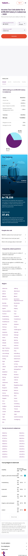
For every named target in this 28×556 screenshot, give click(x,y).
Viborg (3, 419)
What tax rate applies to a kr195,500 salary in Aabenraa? (12, 263)
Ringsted (4, 388)
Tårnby (4, 409)
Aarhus (4, 291)
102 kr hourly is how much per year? (10, 238)
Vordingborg (17, 419)
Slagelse (4, 398)
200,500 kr (4, 446)
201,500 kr (4, 449)
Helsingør (16, 335)
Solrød (15, 398)
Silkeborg (16, 393)
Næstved (16, 377)
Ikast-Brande (5, 350)
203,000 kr (21, 451)
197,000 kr (21, 435)
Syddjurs (4, 406)
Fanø (15, 311)
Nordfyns (16, 374)
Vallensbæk (17, 411)
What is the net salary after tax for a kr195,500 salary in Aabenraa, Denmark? (12, 258)
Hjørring (16, 340)
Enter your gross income (8, 22)
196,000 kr (21, 433)
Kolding (4, 358)
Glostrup (4, 327)
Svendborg (16, 403)
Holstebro (16, 343)
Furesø (15, 321)
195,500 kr (4, 433)
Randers (16, 382)
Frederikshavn (17, 319)
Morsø (15, 372)
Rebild (3, 385)
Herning (16, 337)
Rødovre (16, 390)
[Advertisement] (14, 61)
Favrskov (4, 313)
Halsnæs (16, 332)
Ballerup (4, 296)
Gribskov (4, 329)
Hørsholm (16, 348)
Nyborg (4, 377)
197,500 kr (4, 438)
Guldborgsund (17, 329)
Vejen (15, 414)
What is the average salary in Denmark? (12, 242)
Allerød (4, 293)
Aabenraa (4, 288)
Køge (3, 361)
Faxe (15, 313)
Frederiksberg (5, 319)
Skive (15, 395)
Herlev (3, 337)
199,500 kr (4, 443)
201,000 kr (21, 446)
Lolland (4, 366)
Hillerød (4, 340)
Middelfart (4, 372)
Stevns (15, 401)
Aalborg (16, 288)
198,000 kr (21, 438)
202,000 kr (21, 449)
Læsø (3, 369)
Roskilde (16, 388)
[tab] (4, 82)
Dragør (15, 306)
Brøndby (4, 303)
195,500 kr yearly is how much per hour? (12, 235)
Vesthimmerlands (18, 417)
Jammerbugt (5, 353)
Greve (15, 327)
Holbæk (4, 343)
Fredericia (16, 316)
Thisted (16, 409)
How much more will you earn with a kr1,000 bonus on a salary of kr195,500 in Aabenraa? (12, 268)
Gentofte (4, 324)
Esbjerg (16, 308)
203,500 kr (4, 454)
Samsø (4, 393)
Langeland (16, 361)
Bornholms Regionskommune (18, 299)
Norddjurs (4, 374)
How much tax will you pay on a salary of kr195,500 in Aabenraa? (12, 253)
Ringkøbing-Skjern (18, 385)
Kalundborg (17, 353)
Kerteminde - (17, 356)
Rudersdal (4, 390)
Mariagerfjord (17, 369)
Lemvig (16, 364)
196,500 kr (4, 435)
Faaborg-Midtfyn (6, 311)
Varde (3, 414)
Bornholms (5, 299)
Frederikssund (5, 321)
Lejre (3, 364)
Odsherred (5, 382)
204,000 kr (22, 454)
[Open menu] (25, 3)
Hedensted (5, 335)
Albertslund (17, 291)
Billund (15, 296)
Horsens (4, 345)
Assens (15, 293)
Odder (3, 380)
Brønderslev (17, 303)
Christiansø (5, 306)
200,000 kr (22, 443)
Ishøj (15, 350)
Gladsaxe (16, 324)
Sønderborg (17, 406)
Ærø (3, 422)
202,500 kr (4, 451)
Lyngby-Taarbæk (18, 366)
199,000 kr (21, 441)
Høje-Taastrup (6, 348)
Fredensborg (5, 316)
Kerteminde (5, 356)
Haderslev (4, 332)
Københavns (17, 358)
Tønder (4, 411)
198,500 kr (4, 441)
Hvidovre (16, 345)
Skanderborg (5, 395)
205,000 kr (21, 457)
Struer (3, 403)
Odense (16, 380)
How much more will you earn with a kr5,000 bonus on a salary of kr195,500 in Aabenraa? (12, 275)
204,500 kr (4, 457)
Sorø (3, 401)
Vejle (3, 417)
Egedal (4, 308)
